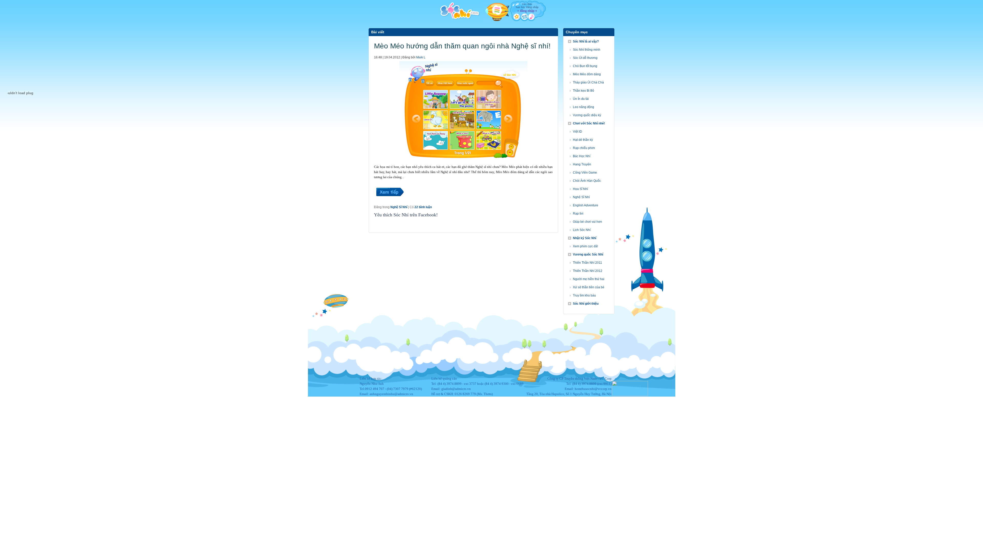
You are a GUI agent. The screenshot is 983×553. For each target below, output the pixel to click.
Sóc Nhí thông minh (586, 49)
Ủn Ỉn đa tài (581, 99)
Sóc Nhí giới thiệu (586, 303)
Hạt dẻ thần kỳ (583, 140)
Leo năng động (583, 107)
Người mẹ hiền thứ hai (588, 279)
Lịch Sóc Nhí (582, 230)
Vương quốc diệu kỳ (587, 115)
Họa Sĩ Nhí (580, 189)
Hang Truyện (582, 164)
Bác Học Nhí (581, 156)
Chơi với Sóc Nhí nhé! (589, 123)
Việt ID (577, 131)
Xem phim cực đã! (585, 246)
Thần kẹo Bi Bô (583, 90)
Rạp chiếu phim (584, 148)
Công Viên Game (585, 172)
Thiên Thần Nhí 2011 (587, 262)
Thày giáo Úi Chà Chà (588, 82)
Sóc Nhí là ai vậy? (586, 41)
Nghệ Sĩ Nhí (398, 207)
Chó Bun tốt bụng (585, 66)
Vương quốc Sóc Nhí (588, 254)
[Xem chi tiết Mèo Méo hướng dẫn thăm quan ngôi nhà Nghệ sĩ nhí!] (389, 202)
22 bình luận (423, 207)
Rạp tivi (578, 213)
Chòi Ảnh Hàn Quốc (587, 181)
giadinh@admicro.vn (456, 389)
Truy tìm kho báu (584, 295)
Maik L (420, 57)
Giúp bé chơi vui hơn (587, 222)
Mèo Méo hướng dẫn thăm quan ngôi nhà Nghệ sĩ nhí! (462, 46)
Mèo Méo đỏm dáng (587, 74)
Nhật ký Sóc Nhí (584, 238)
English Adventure (585, 205)
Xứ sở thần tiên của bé (588, 287)
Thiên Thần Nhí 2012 (587, 271)
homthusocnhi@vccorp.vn (593, 389)
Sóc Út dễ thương (585, 58)
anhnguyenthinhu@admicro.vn (391, 394)
